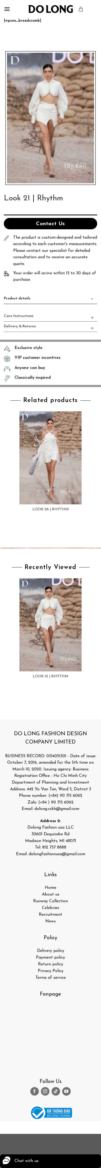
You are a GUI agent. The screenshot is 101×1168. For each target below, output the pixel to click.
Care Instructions (18, 316)
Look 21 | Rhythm (50, 676)
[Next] (23, 37)
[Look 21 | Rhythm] (50, 624)
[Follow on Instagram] (45, 1091)
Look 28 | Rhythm (50, 509)
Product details (17, 298)
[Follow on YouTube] (66, 1091)
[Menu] (7, 9)
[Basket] (81, 9)
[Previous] (9, 37)
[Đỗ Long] (50, 9)
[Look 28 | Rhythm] (50, 457)
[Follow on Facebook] (34, 1091)
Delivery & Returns (20, 326)
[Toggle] (92, 300)
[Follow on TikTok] (56, 1091)
